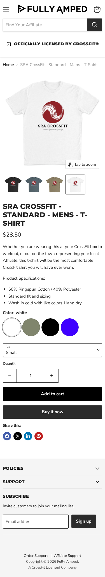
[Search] (94, 24)
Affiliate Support (67, 555)
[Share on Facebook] (7, 436)
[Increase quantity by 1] (52, 376)
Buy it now (53, 412)
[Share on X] (17, 436)
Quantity (10, 364)
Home (8, 64)
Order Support (36, 555)
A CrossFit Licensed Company (52, 567)
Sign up (84, 521)
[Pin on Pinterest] (38, 436)
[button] (13, 184)
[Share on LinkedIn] (28, 436)
